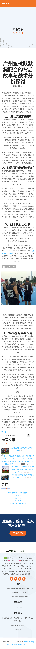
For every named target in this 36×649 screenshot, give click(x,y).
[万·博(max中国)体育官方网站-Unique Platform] (18, 551)
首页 (14, 33)
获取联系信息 (18, 533)
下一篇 (4, 432)
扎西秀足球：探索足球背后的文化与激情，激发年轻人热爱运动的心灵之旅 (22, 469)
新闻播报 (18, 498)
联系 (18, 503)
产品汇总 (18, 495)
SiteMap (19, 607)
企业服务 (18, 501)
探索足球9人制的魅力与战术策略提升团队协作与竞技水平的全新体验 (25, 458)
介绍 (18, 493)
